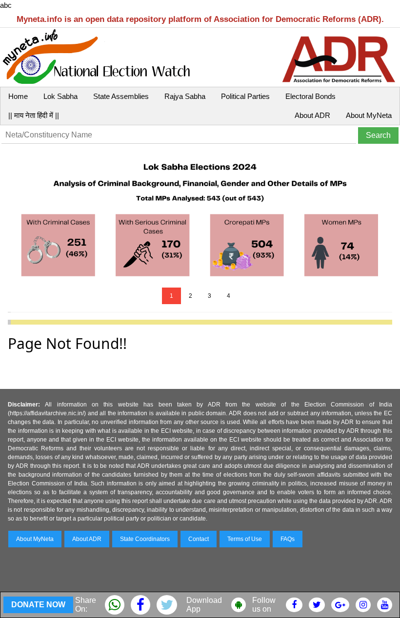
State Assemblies (121, 96)
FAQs (287, 539)
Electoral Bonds (310, 96)
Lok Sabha (60, 96)
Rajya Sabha (184, 96)
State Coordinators (145, 539)
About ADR (312, 115)
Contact (198, 539)
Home (18, 96)
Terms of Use (244, 539)
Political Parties (245, 96)
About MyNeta (369, 115)
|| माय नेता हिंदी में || (33, 115)
